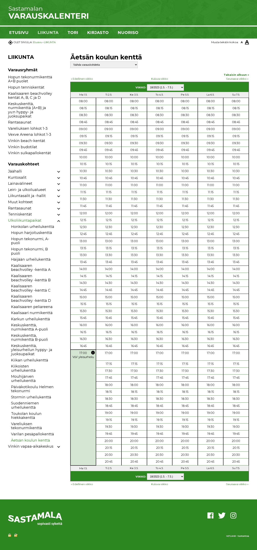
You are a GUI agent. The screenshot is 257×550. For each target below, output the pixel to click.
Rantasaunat (19, 122)
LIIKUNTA (48, 32)
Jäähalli (15, 171)
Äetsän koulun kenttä (30, 440)
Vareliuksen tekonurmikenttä (26, 426)
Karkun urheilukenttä (30, 319)
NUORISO (128, 32)
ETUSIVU (19, 32)
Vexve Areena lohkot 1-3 (29, 134)
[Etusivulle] (48, 18)
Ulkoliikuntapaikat (24, 220)
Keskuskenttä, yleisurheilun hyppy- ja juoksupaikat (31, 350)
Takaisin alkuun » (236, 74)
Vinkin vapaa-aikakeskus (30, 446)
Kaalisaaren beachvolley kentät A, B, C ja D (30, 95)
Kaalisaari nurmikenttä (32, 313)
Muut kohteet (20, 202)
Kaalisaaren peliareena (32, 307)
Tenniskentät (20, 214)
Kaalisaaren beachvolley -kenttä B (31, 278)
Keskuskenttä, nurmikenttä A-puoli (29, 327)
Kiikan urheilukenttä (29, 360)
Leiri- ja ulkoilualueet (27, 190)
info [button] (93, 352)
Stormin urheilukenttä (31, 397)
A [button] (242, 42)
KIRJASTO (98, 32)
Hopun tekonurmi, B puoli (29, 251)
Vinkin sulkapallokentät (29, 153)
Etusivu (37, 42)
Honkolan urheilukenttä (32, 226)
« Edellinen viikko (82, 78)
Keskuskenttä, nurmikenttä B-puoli (29, 337)
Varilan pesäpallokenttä (32, 434)
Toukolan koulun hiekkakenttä (26, 415)
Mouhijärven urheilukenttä (23, 378)
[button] (58, 171)
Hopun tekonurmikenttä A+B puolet (30, 79)
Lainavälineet (20, 183)
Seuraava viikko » (237, 78)
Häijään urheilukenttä (31, 259)
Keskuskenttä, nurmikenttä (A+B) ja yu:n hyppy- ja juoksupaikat (27, 110)
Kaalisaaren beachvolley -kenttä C (31, 288)
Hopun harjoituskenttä (31, 233)
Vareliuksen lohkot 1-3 (28, 128)
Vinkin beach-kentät (26, 141)
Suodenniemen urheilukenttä (25, 405)
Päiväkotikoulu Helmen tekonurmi (32, 389)
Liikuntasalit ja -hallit (27, 196)
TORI (72, 32)
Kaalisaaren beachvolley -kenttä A (31, 267)
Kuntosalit (17, 177)
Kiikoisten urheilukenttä (23, 368)
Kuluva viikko (159, 78)
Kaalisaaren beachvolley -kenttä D (31, 298)
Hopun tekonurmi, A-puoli (30, 241)
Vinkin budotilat (22, 147)
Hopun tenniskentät (26, 87)
